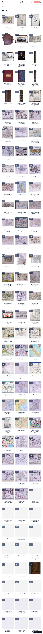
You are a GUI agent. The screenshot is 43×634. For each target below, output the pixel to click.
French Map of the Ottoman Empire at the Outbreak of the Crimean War (35, 557)
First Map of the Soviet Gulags (8, 323)
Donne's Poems (7, 594)
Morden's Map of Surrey (21, 467)
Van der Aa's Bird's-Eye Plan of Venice (8, 212)
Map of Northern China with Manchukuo (21, 413)
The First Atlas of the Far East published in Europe (8, 340)
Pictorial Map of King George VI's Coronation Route (35, 431)
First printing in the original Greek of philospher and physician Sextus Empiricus (35, 85)
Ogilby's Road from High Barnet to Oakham (21, 502)
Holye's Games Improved (21, 576)
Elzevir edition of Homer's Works (8, 47)
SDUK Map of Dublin (21, 177)
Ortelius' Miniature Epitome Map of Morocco (8, 267)
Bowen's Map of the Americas (8, 159)
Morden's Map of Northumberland (8, 140)
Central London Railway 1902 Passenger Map (8, 358)
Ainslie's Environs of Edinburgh (21, 449)
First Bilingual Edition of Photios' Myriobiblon (8, 612)
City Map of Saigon (8, 538)
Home (3, 6)
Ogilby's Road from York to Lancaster (35, 484)
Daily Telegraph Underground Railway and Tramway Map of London (35, 141)
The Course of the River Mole (21, 323)
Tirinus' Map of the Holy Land (21, 520)
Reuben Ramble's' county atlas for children (8, 83)
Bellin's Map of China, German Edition (21, 484)
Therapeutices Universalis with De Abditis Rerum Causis (35, 105)
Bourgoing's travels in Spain (8, 103)
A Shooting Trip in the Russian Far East (21, 594)
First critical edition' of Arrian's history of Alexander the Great (21, 29)
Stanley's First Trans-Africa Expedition (35, 323)
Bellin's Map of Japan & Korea (7, 484)
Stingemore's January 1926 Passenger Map (8, 395)
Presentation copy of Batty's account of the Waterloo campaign (21, 66)
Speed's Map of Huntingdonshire (21, 358)
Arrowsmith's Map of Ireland (35, 413)
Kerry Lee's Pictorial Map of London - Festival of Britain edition (8, 286)
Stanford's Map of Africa (35, 538)
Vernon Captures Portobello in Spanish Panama (7, 431)
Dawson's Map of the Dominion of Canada (35, 304)
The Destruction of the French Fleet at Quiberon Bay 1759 (21, 305)
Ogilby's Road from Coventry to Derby (8, 122)
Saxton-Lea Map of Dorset (8, 195)
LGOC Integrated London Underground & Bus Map (35, 212)
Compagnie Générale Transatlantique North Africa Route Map (21, 613)
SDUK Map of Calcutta (21, 140)
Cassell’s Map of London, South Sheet (8, 248)
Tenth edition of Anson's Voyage (35, 47)
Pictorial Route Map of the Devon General (35, 520)
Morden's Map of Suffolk (8, 467)
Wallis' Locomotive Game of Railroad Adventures (35, 340)
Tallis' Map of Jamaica (21, 159)
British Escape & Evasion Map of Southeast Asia (35, 358)
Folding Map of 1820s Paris (21, 556)
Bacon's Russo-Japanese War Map (7, 413)
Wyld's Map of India (35, 395)
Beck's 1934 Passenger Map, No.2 (35, 376)
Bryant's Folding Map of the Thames (8, 520)
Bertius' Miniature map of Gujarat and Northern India (35, 249)
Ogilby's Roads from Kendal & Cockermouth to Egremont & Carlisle (8, 503)
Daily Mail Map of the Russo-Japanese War (7, 556)
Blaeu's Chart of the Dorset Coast (21, 285)
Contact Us (37, 2)
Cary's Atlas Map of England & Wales (8, 576)
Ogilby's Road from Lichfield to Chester (35, 122)
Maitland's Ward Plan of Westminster (8, 230)
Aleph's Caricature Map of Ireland (35, 612)
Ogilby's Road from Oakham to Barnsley (21, 122)
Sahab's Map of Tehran (21, 430)
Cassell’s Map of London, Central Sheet (35, 230)
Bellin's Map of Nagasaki (35, 467)
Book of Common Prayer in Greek (35, 576)
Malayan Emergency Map (21, 195)
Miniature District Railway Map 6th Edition (35, 502)
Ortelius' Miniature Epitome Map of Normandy (8, 29)
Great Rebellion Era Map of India (21, 395)
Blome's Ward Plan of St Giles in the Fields (35, 177)
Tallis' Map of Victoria (21, 248)
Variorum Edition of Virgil (35, 594)
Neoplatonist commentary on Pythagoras (21, 104)
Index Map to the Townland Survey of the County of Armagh (21, 377)
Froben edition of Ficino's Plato (35, 28)
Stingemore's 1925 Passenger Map (21, 230)
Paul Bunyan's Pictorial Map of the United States (8, 449)
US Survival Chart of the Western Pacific (8, 376)
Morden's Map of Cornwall (35, 449)
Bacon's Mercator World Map (35, 195)
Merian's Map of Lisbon (35, 159)
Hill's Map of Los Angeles (35, 267)
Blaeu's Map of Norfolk (21, 340)
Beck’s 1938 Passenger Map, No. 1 (21, 212)
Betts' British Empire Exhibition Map (8, 631)
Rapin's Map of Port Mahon (8, 177)
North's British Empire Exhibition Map (21, 631)
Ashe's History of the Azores (7, 65)
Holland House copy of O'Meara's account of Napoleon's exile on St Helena (21, 85)
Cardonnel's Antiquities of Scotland (35, 65)
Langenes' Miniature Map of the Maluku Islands (21, 538)
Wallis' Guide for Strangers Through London (8, 304)
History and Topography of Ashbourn (21, 47)
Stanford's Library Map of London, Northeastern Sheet (35, 286)
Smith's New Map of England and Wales (21, 267)
